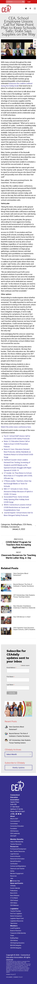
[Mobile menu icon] (35, 8)
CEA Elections (14, 831)
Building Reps (14, 938)
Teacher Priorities (15, 911)
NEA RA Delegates (15, 945)
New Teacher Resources (17, 851)
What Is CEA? (14, 818)
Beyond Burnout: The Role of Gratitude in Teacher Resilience (23, 585)
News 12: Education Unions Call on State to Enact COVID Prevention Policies (17, 444)
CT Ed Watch (14, 898)
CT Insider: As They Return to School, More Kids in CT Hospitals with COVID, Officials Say (18, 475)
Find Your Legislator (16, 913)
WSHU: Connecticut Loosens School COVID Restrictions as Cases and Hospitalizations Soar (17, 507)
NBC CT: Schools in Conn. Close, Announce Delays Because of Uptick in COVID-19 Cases (18, 491)
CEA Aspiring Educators (17, 943)
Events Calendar (15, 888)
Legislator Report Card (17, 918)
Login (29, 1)
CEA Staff (13, 836)
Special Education (15, 861)
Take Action (13, 923)
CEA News (27, 524)
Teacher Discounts (15, 844)
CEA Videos (13, 903)
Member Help (16, 881)
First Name (10, 677)
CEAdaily (4, 527)
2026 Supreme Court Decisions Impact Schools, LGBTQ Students (24, 628)
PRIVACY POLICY (10, 974)
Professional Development (18, 849)
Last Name (10, 685)
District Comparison (16, 916)
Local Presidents (15, 928)
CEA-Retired (14, 940)
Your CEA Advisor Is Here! (22, 617)
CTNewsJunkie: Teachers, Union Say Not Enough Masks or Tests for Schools (17, 483)
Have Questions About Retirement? (20, 574)
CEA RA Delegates (15, 948)
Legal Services (14, 854)
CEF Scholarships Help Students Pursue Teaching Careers (24, 596)
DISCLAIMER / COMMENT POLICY (14, 977)
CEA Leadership (15, 833)
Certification (14, 863)
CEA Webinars (14, 905)
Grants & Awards (15, 856)
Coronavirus (14, 527)
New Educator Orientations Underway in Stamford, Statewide (24, 607)
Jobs (11, 878)
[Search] (23, 1)
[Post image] (6, 577)
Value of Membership (16, 841)
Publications (14, 890)
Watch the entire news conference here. (16, 427)
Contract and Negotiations (18, 866)
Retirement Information (17, 859)
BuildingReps (16, 524)
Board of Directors (15, 930)
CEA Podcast (14, 900)
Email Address (11, 667)
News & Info (13, 893)
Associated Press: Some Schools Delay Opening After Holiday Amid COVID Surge (16, 499)
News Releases (14, 895)
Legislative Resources (16, 921)
